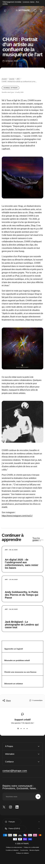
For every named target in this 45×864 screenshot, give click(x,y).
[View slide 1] (18, 728)
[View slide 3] (24, 728)
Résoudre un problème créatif (17, 660)
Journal (11, 79)
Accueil (4, 79)
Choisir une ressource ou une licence (20, 672)
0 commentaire (37, 700)
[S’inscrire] (38, 796)
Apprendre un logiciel (13, 649)
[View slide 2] (21, 728)
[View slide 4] (27, 728)
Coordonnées (24, 850)
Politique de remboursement (14, 847)
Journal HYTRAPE (10, 88)
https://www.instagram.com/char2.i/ (17, 516)
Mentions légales (34, 850)
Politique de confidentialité (31, 847)
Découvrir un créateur (13, 684)
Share (8, 700)
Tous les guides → (36, 539)
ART (18, 79)
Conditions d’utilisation (12, 850)
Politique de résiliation (22, 853)
